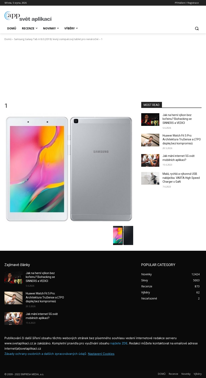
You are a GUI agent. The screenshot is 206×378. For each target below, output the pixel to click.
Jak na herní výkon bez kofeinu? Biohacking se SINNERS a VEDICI (177, 118)
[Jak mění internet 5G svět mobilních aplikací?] (150, 160)
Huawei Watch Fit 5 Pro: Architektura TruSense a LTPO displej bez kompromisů (182, 139)
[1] (68, 168)
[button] (197, 28)
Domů (7, 39)
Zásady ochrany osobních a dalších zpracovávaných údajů (45, 354)
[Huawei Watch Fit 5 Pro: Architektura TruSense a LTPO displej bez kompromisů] (150, 140)
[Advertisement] (103, 71)
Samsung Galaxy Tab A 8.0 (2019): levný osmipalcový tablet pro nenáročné (56, 39)
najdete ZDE (119, 343)
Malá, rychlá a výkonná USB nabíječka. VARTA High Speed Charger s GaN (181, 177)
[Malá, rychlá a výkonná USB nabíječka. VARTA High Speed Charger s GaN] (150, 178)
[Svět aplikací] (28, 16)
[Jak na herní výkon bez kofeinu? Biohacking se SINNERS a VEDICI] (150, 119)
